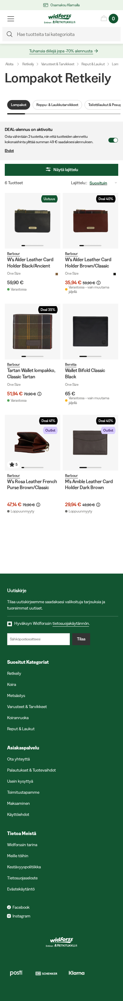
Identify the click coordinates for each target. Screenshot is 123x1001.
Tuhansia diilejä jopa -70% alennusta (61, 51)
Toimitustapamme (23, 792)
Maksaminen (18, 803)
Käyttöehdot (18, 814)
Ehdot (9, 150)
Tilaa (81, 639)
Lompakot (18, 104)
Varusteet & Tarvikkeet (57, 64)
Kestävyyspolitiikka (24, 867)
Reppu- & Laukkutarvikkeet (57, 104)
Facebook (21, 907)
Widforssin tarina (22, 844)
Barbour (13, 253)
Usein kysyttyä (20, 781)
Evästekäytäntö (21, 889)
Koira (11, 684)
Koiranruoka (18, 717)
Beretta (70, 364)
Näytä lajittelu (65, 169)
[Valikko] (11, 19)
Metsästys (16, 695)
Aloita (9, 64)
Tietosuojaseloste (22, 878)
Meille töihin (17, 855)
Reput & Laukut (93, 64)
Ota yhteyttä (18, 759)
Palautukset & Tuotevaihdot (31, 770)
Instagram (21, 916)
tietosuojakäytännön (71, 623)
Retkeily (28, 64)
